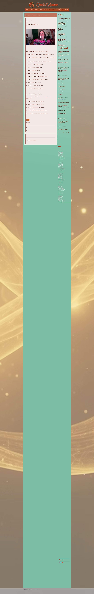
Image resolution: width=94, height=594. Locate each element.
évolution (27, 124)
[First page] (58, 132)
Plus (46, 15)
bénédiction (28, 120)
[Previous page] (61, 132)
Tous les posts (28, 15)
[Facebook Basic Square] (59, 562)
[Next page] (66, 132)
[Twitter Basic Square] (60, 562)
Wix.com (37, 589)
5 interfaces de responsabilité (38, 15)
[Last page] (68, 132)
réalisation (28, 122)
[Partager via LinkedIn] (26, 127)
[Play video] (40, 37)
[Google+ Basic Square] (62, 562)
